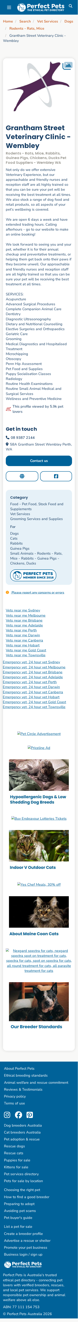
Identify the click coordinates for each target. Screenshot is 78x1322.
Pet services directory (21, 1174)
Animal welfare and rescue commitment (36, 1082)
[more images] (67, 66)
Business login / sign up (23, 1254)
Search (25, 21)
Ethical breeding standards (26, 1075)
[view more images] (39, 87)
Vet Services (47, 21)
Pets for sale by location (23, 1181)
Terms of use (14, 1103)
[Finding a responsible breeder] (39, 1006)
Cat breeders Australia (22, 1132)
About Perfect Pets (19, 1068)
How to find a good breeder (26, 1197)
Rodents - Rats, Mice (26, 28)
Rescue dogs (14, 1146)
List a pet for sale (18, 1226)
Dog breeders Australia (23, 1125)
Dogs (68, 21)
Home (8, 21)
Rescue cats (13, 1153)
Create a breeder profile (23, 1233)
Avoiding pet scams (20, 1210)
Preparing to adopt (19, 1203)
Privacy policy (15, 1096)
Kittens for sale (16, 1167)
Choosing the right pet (22, 1189)
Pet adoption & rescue (22, 1139)
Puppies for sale (17, 1160)
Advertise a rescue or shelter (27, 1240)
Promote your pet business (25, 1247)
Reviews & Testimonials (23, 1089)
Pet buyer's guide (18, 1217)
